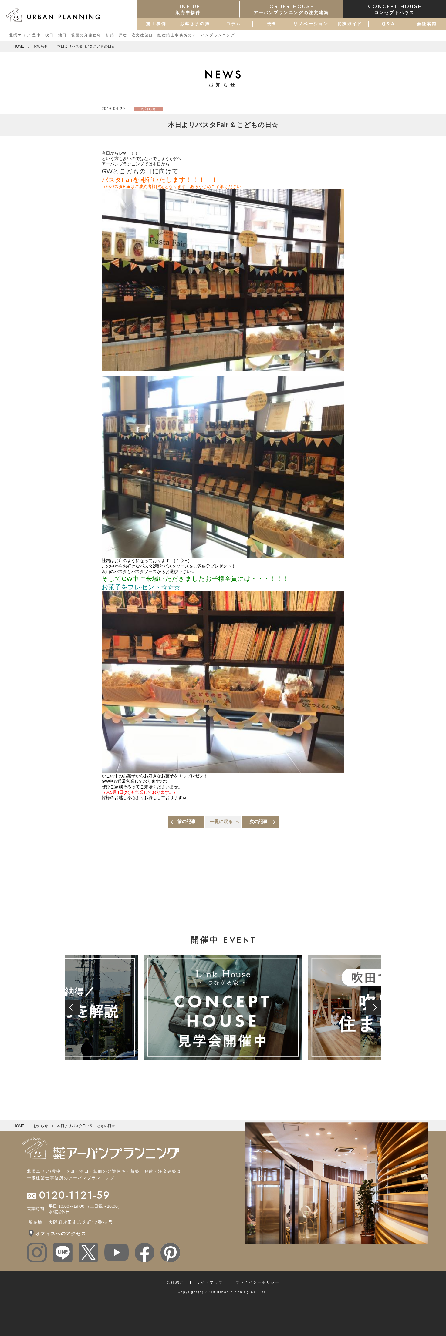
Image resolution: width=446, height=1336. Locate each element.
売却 (272, 23)
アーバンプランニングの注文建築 (291, 9)
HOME (18, 46)
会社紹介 (175, 1282)
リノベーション (311, 23)
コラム (233, 23)
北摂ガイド (349, 23)
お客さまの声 (195, 23)
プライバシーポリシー (257, 1282)
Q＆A (388, 23)
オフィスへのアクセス (60, 1233)
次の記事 (258, 821)
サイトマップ (210, 1282)
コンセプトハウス (394, 9)
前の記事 (186, 821)
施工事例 (156, 23)
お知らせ (40, 46)
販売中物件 (188, 9)
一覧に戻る (221, 821)
